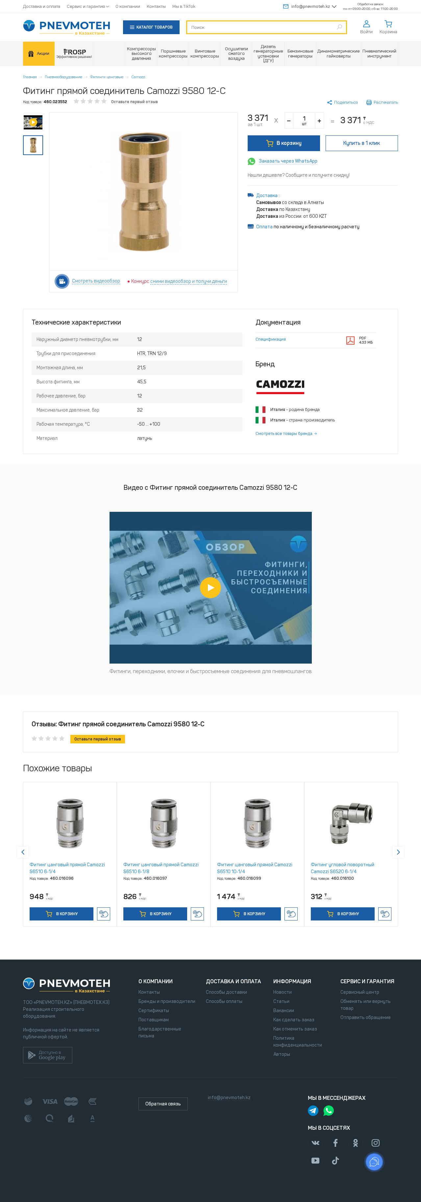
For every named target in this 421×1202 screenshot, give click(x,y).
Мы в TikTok (183, 6)
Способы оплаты (224, 1001)
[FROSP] (74, 54)
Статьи (281, 1001)
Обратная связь (163, 1104)
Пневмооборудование (63, 77)
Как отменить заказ (295, 1029)
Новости (282, 992)
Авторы (281, 1054)
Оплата (264, 227)
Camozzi (138, 77)
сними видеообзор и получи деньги (188, 281)
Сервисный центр (359, 992)
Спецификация (271, 339)
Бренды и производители (166, 1001)
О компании (127, 6)
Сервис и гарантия (86, 6)
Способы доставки (226, 992)
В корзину (289, 143)
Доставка (267, 195)
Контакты (156, 6)
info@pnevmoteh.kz (310, 6)
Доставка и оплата (41, 6)
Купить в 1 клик (103, 913)
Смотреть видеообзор (96, 281)
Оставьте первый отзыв (134, 102)
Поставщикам (153, 1020)
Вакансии (283, 1010)
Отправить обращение (365, 1017)
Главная (30, 77)
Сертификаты (153, 1010)
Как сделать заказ (293, 1020)
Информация (292, 981)
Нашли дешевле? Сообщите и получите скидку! (299, 175)
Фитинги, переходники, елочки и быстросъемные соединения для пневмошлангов (211, 671)
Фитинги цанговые (106, 77)
